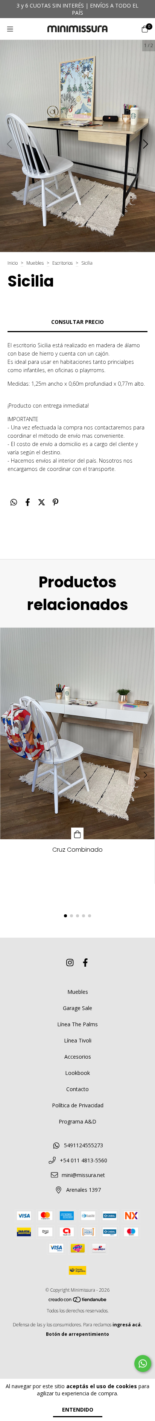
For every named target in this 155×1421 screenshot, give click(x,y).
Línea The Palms (77, 1024)
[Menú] (10, 29)
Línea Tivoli (77, 1040)
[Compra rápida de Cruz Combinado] (77, 833)
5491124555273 (83, 1145)
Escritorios (62, 263)
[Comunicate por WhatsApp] (142, 1363)
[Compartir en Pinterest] (55, 502)
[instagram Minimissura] (70, 962)
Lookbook (77, 1072)
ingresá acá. (127, 1324)
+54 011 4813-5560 (83, 1160)
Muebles (35, 263)
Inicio (13, 263)
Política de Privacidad (77, 1105)
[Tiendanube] (78, 1301)
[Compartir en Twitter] (41, 502)
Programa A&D (77, 1121)
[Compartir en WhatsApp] (14, 502)
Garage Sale (77, 1008)
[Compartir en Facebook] (27, 502)
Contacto (77, 1089)
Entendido (77, 1409)
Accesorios (77, 1056)
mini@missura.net (83, 1175)
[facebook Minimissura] (85, 962)
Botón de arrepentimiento (77, 1334)
